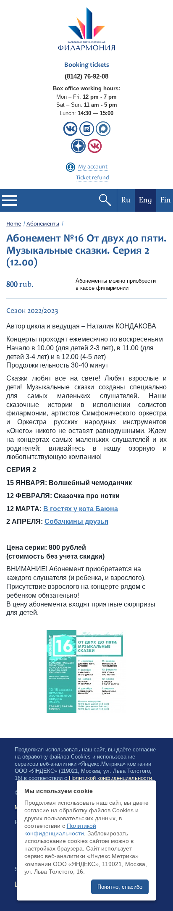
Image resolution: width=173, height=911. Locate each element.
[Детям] (94, 151)
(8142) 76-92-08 (86, 76)
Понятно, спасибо (119, 887)
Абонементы (42, 224)
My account (92, 167)
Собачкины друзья (76, 521)
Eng (145, 200)
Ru (126, 200)
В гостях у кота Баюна (80, 508)
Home (13, 224)
